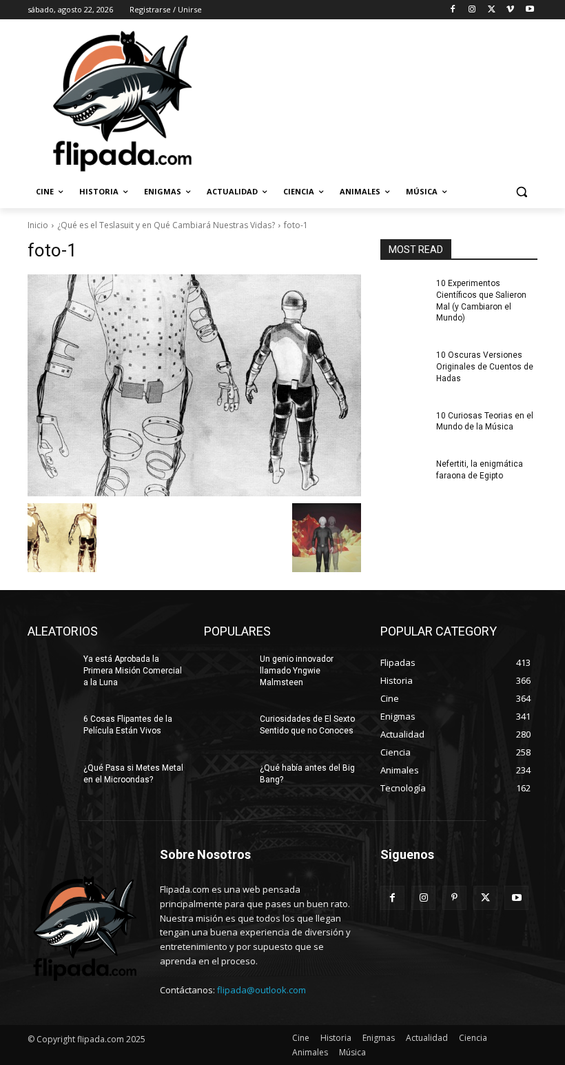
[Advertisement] (376, 100)
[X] (492, 10)
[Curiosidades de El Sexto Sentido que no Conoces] (227, 730)
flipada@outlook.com (261, 990)
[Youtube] (529, 10)
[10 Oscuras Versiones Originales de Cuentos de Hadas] (403, 366)
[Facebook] (453, 10)
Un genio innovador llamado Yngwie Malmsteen (296, 670)
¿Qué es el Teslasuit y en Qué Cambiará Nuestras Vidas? (166, 225)
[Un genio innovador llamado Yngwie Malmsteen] (227, 670)
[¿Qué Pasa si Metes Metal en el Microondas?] (51, 778)
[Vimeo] (510, 10)
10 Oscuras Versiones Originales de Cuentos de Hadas (484, 366)
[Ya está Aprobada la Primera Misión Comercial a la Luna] (51, 670)
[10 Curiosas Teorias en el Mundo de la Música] (403, 426)
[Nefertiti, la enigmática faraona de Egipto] (403, 474)
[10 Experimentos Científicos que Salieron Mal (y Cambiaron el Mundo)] (403, 294)
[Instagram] (472, 10)
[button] (521, 192)
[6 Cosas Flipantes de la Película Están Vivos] (51, 730)
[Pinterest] (454, 898)
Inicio (38, 225)
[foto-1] (194, 385)
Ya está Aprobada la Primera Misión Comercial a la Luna (132, 670)
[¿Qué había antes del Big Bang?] (227, 778)
